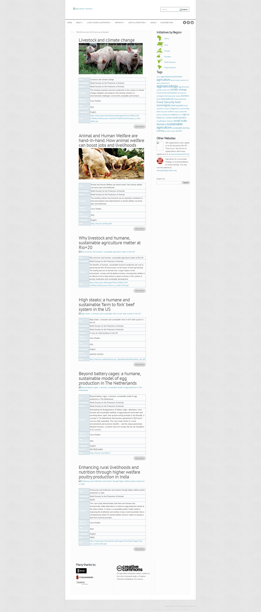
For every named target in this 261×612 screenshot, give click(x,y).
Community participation (167, 93)
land (158, 111)
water (173, 131)
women (178, 131)
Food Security (166, 102)
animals (159, 90)
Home (73, 32)
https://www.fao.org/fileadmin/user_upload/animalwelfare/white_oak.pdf (117, 359)
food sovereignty (169, 104)
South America (170, 68)
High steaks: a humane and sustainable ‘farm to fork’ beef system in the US (106, 304)
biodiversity (166, 90)
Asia (166, 45)
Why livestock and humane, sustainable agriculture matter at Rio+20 (110, 242)
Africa (166, 39)
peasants (183, 112)
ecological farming (164, 96)
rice (180, 115)
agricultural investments (171, 76)
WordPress (192, 606)
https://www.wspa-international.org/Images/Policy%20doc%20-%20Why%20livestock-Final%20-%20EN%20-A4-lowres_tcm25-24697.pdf (115, 118)
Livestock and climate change (107, 40)
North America (169, 62)
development (182, 93)
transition (168, 131)
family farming (176, 96)
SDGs (163, 118)
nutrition (170, 112)
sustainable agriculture (170, 125)
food (158, 99)
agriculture (163, 79)
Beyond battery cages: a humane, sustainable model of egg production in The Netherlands (110, 378)
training (160, 131)
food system (177, 105)
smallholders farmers (165, 121)
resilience (174, 114)
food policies (167, 99)
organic (176, 111)
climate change (178, 89)
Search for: (161, 179)
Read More (139, 126)
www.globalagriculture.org (166, 170)
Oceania (167, 57)
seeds (169, 118)
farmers (185, 96)
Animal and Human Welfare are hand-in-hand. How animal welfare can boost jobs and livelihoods (111, 140)
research (166, 115)
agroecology (167, 86)
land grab (164, 111)
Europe (167, 51)
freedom (166, 108)
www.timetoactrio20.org (180, 154)
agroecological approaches (180, 80)
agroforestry (184, 87)
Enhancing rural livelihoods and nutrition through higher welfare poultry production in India (109, 472)
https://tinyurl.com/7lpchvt (100, 453)
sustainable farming (180, 128)
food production (180, 99)
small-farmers (179, 117)
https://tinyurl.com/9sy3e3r (101, 224)
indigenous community (179, 108)
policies (159, 115)
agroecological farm (163, 83)
